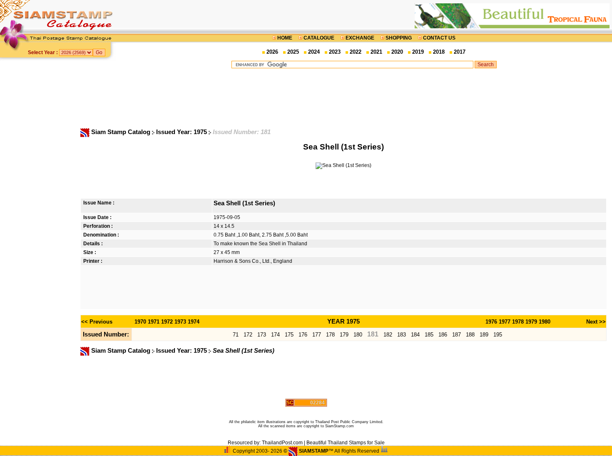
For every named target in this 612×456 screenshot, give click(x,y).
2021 (376, 52)
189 (484, 334)
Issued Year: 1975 (182, 132)
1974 (193, 322)
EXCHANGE (360, 38)
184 (415, 334)
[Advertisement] (363, 98)
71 (236, 334)
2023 (335, 52)
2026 (272, 52)
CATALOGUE (319, 38)
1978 (518, 322)
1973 (180, 322)
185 (429, 334)
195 (497, 334)
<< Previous (96, 322)
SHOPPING (399, 38)
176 (303, 334)
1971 (153, 322)
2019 (418, 52)
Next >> (596, 322)
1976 (491, 322)
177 (316, 334)
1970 (140, 322)
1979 (531, 322)
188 (470, 334)
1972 (167, 322)
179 (344, 334)
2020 (397, 52)
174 (275, 334)
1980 (544, 322)
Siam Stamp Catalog (120, 132)
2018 (439, 52)
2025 (293, 52)
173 (261, 334)
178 (330, 334)
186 (442, 334)
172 (248, 334)
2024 (314, 52)
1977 (504, 322)
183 (401, 334)
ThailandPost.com (282, 443)
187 (456, 334)
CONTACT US (438, 38)
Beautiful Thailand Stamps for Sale (345, 443)
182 (387, 334)
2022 (355, 52)
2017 (459, 52)
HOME (284, 38)
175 (289, 334)
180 (357, 334)
